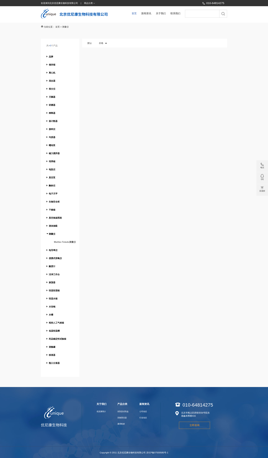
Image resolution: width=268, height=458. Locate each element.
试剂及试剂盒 (123, 411)
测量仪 (52, 234)
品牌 (51, 56)
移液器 (52, 355)
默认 (89, 43)
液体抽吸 (53, 226)
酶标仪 (52, 185)
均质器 (52, 137)
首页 (134, 13)
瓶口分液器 (54, 363)
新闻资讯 (146, 13)
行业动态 (143, 418)
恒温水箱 (53, 298)
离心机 (52, 72)
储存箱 (52, 64)
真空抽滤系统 (55, 218)
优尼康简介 (101, 411)
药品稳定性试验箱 (57, 339)
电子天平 (53, 193)
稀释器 (52, 113)
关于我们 (161, 13)
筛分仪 (52, 89)
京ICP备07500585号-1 (157, 452)
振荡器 (52, 282)
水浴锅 (52, 306)
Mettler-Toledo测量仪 (65, 242)
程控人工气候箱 (56, 322)
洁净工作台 (54, 274)
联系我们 (175, 13)
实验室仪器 (122, 418)
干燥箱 (52, 209)
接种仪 (52, 129)
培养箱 (52, 161)
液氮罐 (52, 347)
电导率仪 (53, 250)
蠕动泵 (52, 145)
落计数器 (53, 121)
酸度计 (52, 266)
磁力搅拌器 (54, 153)
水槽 (51, 314)
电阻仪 (52, 169)
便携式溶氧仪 (55, 258)
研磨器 (52, 105)
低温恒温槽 (54, 331)
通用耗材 (121, 424)
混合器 (52, 81)
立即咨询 (194, 425)
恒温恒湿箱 (54, 290)
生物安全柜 (54, 201)
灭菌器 (52, 97)
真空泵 (52, 177)
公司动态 (143, 411)
